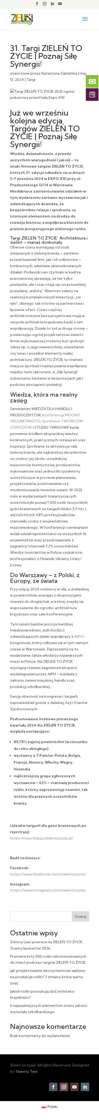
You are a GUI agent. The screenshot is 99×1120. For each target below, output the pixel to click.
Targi (30, 79)
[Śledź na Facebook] (53, 1087)
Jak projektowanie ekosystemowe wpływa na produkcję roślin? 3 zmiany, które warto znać (47, 977)
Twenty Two (26, 1071)
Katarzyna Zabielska (59, 73)
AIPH (78, 636)
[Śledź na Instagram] (64, 1087)
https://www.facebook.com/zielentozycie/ (48, 874)
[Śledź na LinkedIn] (85, 1087)
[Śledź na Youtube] (74, 1087)
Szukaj (80, 916)
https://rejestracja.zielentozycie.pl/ (41, 838)
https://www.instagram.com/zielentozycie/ (48, 890)
